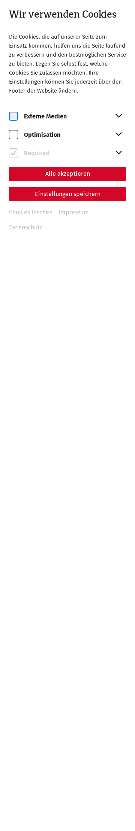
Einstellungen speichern (67, 194)
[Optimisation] (13, 134)
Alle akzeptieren (67, 173)
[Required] (13, 153)
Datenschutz (25, 227)
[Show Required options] (118, 152)
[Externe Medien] (13, 116)
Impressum (73, 212)
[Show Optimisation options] (118, 134)
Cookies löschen (30, 212)
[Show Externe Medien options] (118, 116)
